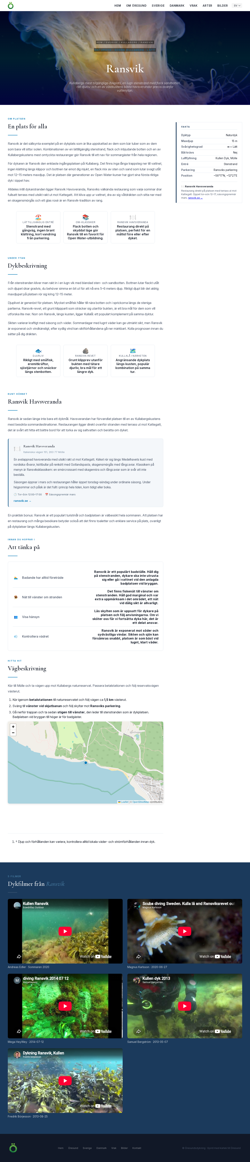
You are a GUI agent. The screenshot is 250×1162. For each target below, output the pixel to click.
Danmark (177, 5)
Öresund (73, 1148)
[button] (85, 762)
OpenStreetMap (140, 801)
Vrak (194, 5)
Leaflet (124, 801)
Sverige (158, 5)
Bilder (222, 5)
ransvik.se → (22, 500)
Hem (117, 5)
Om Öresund (136, 5)
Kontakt (136, 1148)
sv (236, 5)
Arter (207, 5)
